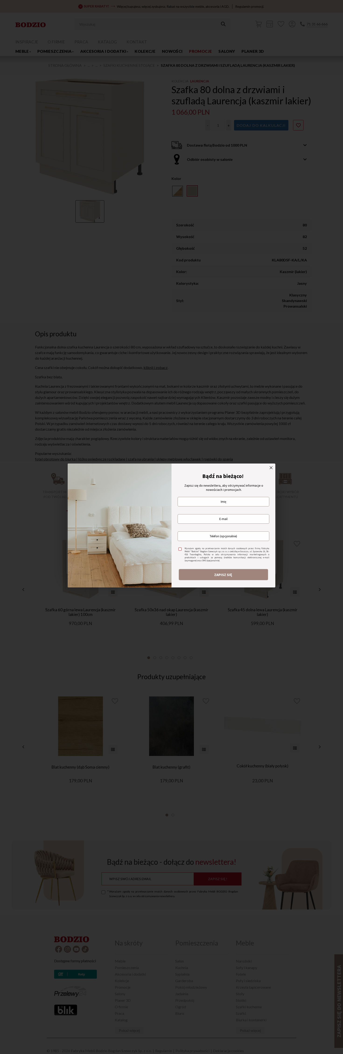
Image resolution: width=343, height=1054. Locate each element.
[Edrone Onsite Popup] (171, 527)
